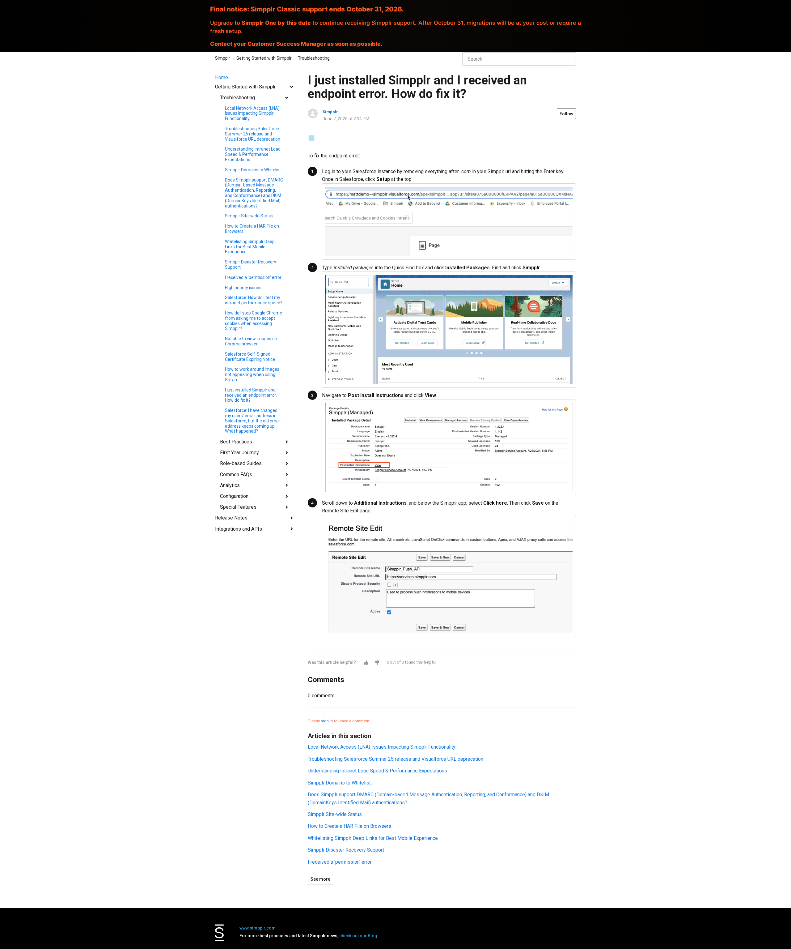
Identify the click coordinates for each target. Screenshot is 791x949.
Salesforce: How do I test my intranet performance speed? (253, 300)
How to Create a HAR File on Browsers (252, 229)
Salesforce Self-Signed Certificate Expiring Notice (250, 357)
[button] (366, 662)
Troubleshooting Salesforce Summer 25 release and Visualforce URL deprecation (252, 134)
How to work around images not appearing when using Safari (252, 374)
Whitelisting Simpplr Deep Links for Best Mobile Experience (250, 246)
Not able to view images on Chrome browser (251, 341)
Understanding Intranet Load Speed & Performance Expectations (253, 154)
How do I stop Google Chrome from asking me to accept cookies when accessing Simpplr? (253, 320)
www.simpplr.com (257, 927)
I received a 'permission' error (253, 277)
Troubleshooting (314, 58)
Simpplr (222, 58)
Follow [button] (566, 113)
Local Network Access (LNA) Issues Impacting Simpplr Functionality (252, 113)
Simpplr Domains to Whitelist (253, 169)
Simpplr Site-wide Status (249, 215)
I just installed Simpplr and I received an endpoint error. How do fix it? (251, 395)
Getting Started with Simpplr (264, 58)
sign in (327, 720)
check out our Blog (358, 935)
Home (221, 77)
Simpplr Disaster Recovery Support (250, 264)
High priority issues (243, 287)
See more (320, 879)
